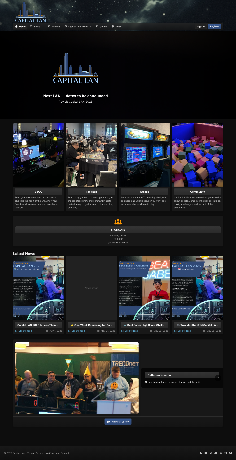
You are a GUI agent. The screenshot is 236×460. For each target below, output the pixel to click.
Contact (65, 453)
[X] (220, 453)
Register (214, 26)
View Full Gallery (120, 421)
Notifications (52, 453)
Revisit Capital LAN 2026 (75, 101)
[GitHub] (225, 453)
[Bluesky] (230, 453)
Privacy (40, 453)
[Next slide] (218, 378)
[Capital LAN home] (30, 12)
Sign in (201, 26)
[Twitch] (210, 453)
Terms (30, 453)
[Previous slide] (18, 378)
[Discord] (215, 453)
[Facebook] (201, 453)
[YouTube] (206, 453)
